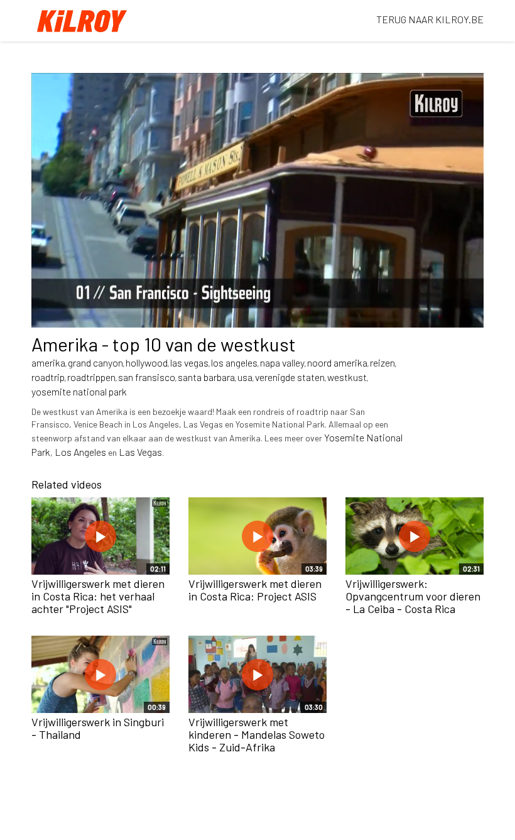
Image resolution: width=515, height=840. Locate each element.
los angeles (234, 362)
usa (244, 377)
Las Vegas (140, 452)
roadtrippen (91, 377)
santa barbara (206, 377)
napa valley (282, 362)
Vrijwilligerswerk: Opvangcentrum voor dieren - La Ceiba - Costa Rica (412, 596)
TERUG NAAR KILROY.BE (430, 19)
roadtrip (48, 377)
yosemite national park (79, 391)
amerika (48, 362)
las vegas (189, 362)
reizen (382, 362)
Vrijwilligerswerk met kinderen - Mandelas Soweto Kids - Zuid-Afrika (256, 734)
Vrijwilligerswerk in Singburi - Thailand (97, 728)
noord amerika (337, 362)
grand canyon (95, 362)
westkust (347, 377)
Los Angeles (80, 452)
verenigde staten (290, 377)
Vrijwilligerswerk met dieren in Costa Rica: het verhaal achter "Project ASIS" (98, 596)
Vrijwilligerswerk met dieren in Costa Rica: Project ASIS (255, 590)
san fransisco (146, 377)
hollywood (147, 362)
